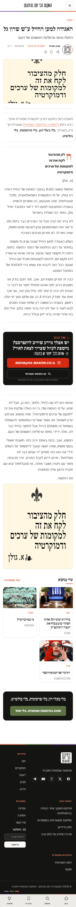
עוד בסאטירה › (11, 580)
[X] (60, 779)
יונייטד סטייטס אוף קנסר (56, 673)
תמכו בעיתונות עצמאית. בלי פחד (38, 711)
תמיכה (22, 815)
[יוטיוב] (43, 779)
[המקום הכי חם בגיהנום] (52, 759)
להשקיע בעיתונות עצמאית (41, 124)
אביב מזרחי (54, 46)
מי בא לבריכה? (25, 619)
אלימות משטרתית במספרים (54, 820)
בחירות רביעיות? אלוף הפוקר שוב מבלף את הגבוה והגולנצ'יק (57, 623)
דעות (22, 775)
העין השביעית (63, 862)
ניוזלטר (16, 829)
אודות (22, 808)
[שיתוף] (57, 51)
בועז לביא (29, 624)
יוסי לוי (67, 632)
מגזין (23, 782)
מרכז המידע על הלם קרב (56, 834)
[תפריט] (70, 5)
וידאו (23, 789)
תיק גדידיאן (65, 827)
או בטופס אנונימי (35, 374)
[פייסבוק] (68, 779)
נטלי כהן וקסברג (62, 678)
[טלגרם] (35, 779)
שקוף (68, 869)
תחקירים (20, 768)
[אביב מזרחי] (67, 49)
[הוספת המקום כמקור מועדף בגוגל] (45, 52)
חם (24, 761)
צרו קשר (21, 822)
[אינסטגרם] (51, 779)
